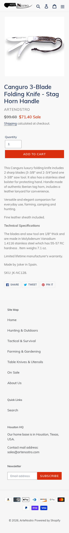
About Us (14, 383)
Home (12, 320)
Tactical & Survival (21, 341)
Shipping (10, 123)
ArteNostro (27, 520)
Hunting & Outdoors (22, 330)
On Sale (13, 372)
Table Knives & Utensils (25, 362)
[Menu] (63, 6)
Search (12, 410)
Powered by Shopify (47, 520)
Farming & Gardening (24, 351)
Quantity (11, 137)
